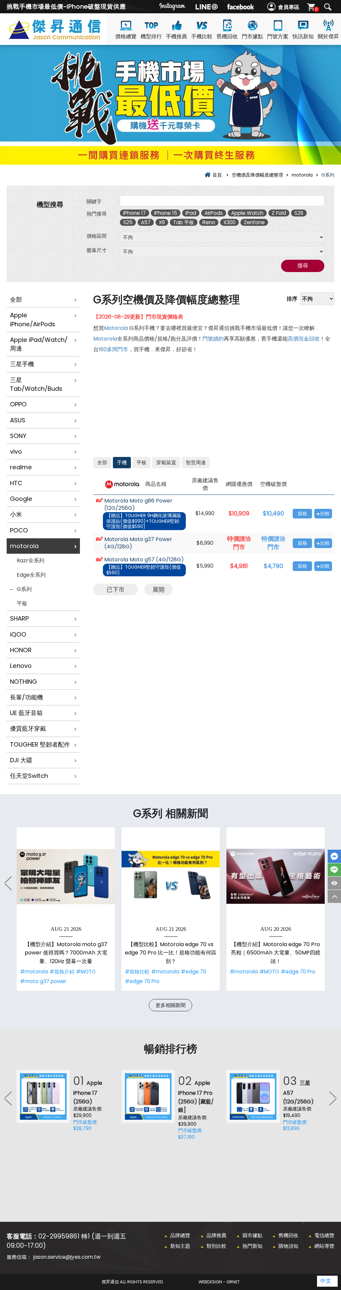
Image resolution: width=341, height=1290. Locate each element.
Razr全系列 (30, 560)
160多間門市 (113, 349)
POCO (19, 530)
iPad (190, 213)
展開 (159, 589)
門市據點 (252, 36)
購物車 (316, 9)
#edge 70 (193, 971)
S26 (298, 213)
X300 (229, 222)
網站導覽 (324, 1245)
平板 (22, 603)
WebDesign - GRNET (219, 1282)
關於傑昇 (328, 36)
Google (21, 499)
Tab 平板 (183, 222)
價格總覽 (126, 36)
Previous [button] (8, 883)
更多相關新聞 (170, 1005)
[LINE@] (206, 6)
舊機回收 (227, 36)
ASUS (17, 420)
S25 (128, 222)
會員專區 (288, 7)
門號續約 (213, 339)
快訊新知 (303, 36)
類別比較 (216, 1245)
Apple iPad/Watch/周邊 (39, 344)
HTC (16, 483)
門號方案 (277, 36)
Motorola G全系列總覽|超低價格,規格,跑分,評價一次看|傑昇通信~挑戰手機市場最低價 (66, 37)
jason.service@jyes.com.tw (66, 1256)
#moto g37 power (43, 981)
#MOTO (86, 971)
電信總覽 (324, 1235)
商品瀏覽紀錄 (334, 883)
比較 (325, 513)
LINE (334, 869)
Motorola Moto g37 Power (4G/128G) (138, 543)
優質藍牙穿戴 (28, 728)
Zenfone (254, 222)
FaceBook (334, 856)
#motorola (34, 971)
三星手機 (22, 364)
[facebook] (240, 6)
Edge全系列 (31, 575)
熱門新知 (252, 1245)
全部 (16, 299)
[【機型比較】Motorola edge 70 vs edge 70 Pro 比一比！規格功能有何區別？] (171, 876)
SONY (18, 436)
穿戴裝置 (166, 462)
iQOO (18, 634)
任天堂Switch (29, 776)
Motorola (116, 328)
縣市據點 (252, 1235)
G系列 (24, 589)
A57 (146, 222)
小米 (16, 514)
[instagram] (172, 6)
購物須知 (288, 1245)
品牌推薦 (216, 1235)
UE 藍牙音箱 (26, 713)
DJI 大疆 (21, 760)
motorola (24, 546)
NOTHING (23, 681)
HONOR (21, 650)
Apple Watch (247, 213)
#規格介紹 (62, 971)
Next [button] (332, 1098)
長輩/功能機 (26, 697)
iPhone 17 (134, 213)
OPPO (18, 404)
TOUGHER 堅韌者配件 (40, 744)
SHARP (19, 618)
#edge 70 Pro (142, 981)
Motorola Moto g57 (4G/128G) (144, 559)
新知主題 (180, 1245)
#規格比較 (137, 971)
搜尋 (327, 7)
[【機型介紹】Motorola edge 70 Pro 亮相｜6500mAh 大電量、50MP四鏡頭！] (275, 876)
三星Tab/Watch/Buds (36, 384)
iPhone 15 (165, 213)
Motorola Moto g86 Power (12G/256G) (138, 504)
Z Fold (279, 213)
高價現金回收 (304, 339)
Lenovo (21, 665)
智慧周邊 (196, 462)
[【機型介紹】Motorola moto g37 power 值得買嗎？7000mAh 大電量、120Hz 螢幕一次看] (66, 876)
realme (21, 467)
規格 (302, 513)
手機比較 (201, 36)
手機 (122, 462)
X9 (162, 222)
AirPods (213, 213)
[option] (65, 909)
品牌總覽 (180, 1235)
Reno (208, 222)
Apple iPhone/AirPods (32, 319)
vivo (16, 451)
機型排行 (151, 36)
